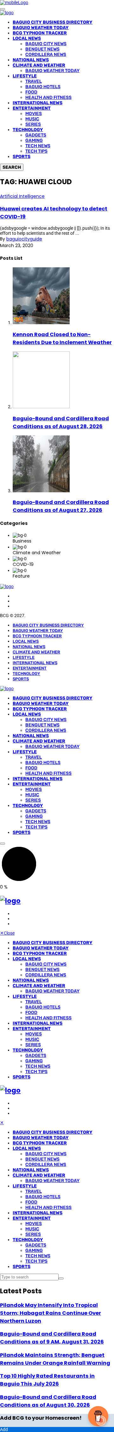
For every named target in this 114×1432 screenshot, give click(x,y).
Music (32, 119)
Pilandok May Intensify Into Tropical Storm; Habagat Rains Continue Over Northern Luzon (50, 1313)
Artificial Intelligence (22, 196)
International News (37, 103)
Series (33, 124)
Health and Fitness (48, 97)
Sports (21, 156)
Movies (33, 113)
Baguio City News (45, 43)
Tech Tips (36, 151)
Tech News (37, 146)
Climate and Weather (39, 65)
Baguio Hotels (42, 86)
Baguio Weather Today (41, 27)
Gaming (34, 140)
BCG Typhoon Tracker (40, 33)
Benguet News (42, 49)
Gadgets (35, 135)
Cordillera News (45, 54)
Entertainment (32, 108)
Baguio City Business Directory (52, 22)
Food (31, 92)
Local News (27, 38)
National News (31, 60)
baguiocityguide (24, 239)
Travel (33, 81)
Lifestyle (25, 76)
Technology (28, 129)
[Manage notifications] (101, 1421)
